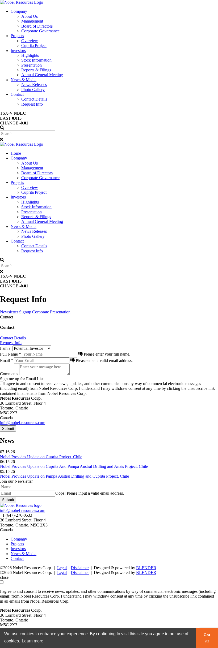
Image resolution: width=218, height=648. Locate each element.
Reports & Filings (36, 70)
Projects (17, 35)
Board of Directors (37, 26)
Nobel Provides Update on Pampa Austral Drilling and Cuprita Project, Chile (64, 476)
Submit (8, 428)
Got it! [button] (207, 638)
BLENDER (146, 567)
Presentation (31, 65)
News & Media (23, 79)
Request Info (32, 104)
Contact (17, 94)
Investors (18, 50)
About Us (29, 16)
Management (32, 21)
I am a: (5, 348)
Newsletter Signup (15, 312)
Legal (62, 567)
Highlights (30, 55)
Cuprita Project (34, 45)
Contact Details (34, 99)
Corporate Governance (40, 31)
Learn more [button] (32, 641)
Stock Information (36, 60)
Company (19, 11)
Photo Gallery (33, 89)
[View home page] (21, 2)
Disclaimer (80, 567)
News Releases (34, 84)
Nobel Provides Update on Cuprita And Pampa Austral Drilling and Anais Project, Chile (74, 466)
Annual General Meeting (42, 74)
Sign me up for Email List (21, 379)
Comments (9, 373)
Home (16, 153)
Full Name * (10, 354)
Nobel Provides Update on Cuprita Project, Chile (41, 457)
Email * (6, 360)
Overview (29, 40)
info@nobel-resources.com (22, 422)
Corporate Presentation (51, 312)
